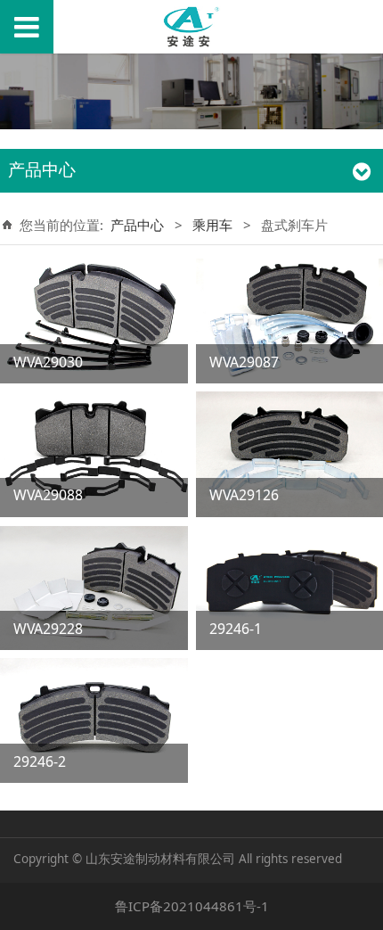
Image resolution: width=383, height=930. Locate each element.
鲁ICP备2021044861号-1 (192, 906)
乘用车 (212, 225)
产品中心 (137, 225)
